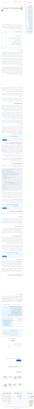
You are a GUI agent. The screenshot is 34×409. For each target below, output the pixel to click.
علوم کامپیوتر (20, 6)
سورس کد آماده (31, 33)
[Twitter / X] (11, 340)
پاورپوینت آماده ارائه (30, 21)
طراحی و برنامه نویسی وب (30, 19)
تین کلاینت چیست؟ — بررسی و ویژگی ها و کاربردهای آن (14, 385)
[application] (23, 1)
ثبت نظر (6, 324)
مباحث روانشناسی (30, 24)
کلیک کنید (31, 405)
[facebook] (14, 340)
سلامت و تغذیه (31, 26)
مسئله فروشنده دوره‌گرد (8, 199)
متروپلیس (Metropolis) (7, 152)
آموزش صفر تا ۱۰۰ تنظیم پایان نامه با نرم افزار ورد (15, 308)
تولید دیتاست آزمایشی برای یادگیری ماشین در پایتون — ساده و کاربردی (14, 377)
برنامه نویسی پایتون (30, 14)
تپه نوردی (3, 68)
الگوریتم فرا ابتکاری (10, 366)
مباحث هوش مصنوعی (30, 9)
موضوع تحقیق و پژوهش (30, 12)
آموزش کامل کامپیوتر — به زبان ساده (10, 377)
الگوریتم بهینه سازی (16, 366)
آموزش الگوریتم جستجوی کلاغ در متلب (16, 309)
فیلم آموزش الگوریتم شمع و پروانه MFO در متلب (15, 312)
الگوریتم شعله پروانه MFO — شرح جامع (19, 385)
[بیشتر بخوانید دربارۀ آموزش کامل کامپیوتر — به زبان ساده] (10, 374)
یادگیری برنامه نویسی (30, 7)
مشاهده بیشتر (9, 403)
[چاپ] (2, 10)
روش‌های (12, 52)
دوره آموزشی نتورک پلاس (30, 31)
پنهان (15, 31)
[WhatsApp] (9, 340)
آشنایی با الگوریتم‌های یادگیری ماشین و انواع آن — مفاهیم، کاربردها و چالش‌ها (5, 385)
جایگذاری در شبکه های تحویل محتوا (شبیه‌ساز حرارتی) (15, 306)
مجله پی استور (29, 2)
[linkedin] (12, 340)
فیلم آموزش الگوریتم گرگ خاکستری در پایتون (16, 313)
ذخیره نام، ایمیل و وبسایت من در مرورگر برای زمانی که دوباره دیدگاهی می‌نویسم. (12, 358)
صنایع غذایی (31, 29)
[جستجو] (1, 2)
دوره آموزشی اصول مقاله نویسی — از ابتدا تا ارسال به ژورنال (14, 315)
